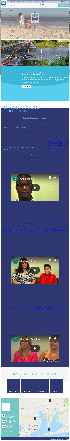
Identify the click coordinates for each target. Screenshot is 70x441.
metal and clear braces (16, 147)
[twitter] (7, 431)
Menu (43, 4)
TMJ (17, 150)
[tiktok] (12, 431)
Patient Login (64, 1)
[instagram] (10, 431)
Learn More (26, 86)
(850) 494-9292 (41, 1)
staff (5, 128)
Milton (35, 1)
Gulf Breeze (29, 1)
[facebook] (3, 431)
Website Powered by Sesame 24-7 (58, 439)
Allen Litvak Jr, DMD (13, 1)
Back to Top (10, 439)
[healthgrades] (8, 431)
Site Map (67, 439)
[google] (5, 431)
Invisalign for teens (7, 150)
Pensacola (22, 1)
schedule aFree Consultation (63, 5)
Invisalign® (29, 147)
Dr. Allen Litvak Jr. (20, 128)
